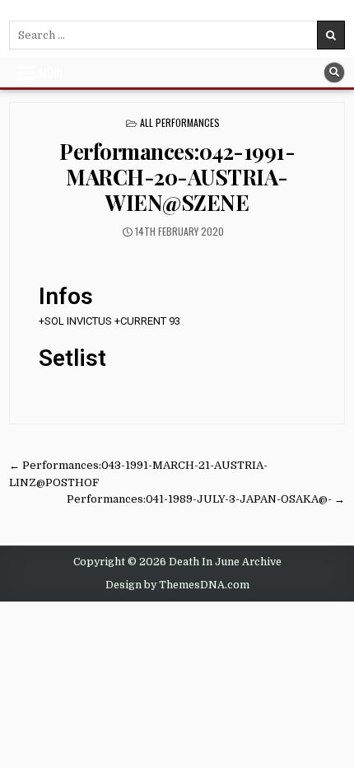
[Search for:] (177, 35)
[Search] (334, 72)
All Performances (180, 122)
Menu (51, 72)
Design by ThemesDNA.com (177, 585)
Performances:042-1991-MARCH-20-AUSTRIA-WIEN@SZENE (177, 177)
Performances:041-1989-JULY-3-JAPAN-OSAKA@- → (206, 499)
